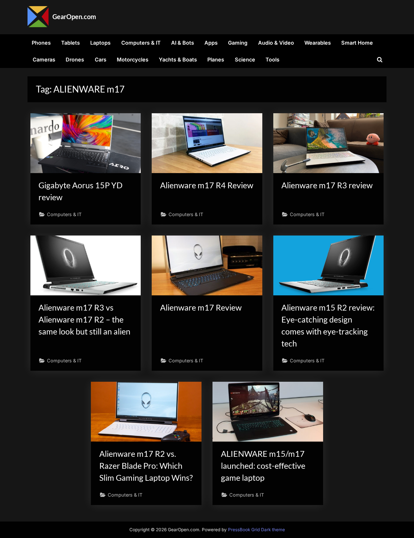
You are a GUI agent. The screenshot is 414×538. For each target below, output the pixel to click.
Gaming (237, 42)
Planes (215, 59)
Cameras (44, 59)
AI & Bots (182, 42)
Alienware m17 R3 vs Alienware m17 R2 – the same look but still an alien (84, 319)
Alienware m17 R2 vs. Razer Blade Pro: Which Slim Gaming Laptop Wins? (146, 465)
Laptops (100, 42)
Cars (100, 59)
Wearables (317, 42)
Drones (75, 59)
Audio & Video (276, 42)
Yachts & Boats (178, 59)
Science (245, 59)
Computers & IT (141, 42)
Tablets (70, 42)
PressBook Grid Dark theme (256, 529)
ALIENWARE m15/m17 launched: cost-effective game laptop (263, 465)
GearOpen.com (74, 16)
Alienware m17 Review (201, 307)
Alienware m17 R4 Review (206, 185)
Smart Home (357, 42)
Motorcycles (132, 59)
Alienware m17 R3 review (327, 185)
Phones (41, 42)
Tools (272, 59)
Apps (211, 42)
